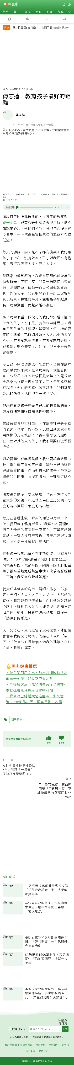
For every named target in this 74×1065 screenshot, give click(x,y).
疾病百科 (54, 1044)
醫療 (28, 12)
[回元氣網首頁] (13, 4)
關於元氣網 (11, 1044)
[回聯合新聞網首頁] (5, 5)
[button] (69, 11)
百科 (39, 12)
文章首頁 (30, 1051)
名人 (21, 88)
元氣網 (13, 88)
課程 (61, 12)
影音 (50, 12)
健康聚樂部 (26, 1044)
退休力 (65, 1044)
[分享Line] (28, 18)
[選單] (69, 4)
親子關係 (10, 222)
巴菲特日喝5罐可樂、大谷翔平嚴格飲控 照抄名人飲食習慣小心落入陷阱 (41, 28)
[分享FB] (9, 18)
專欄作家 (43, 1051)
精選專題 (40, 1044)
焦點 (6, 12)
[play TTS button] (17, 207)
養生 (17, 12)
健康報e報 (18, 1029)
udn (5, 88)
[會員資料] (64, 4)
